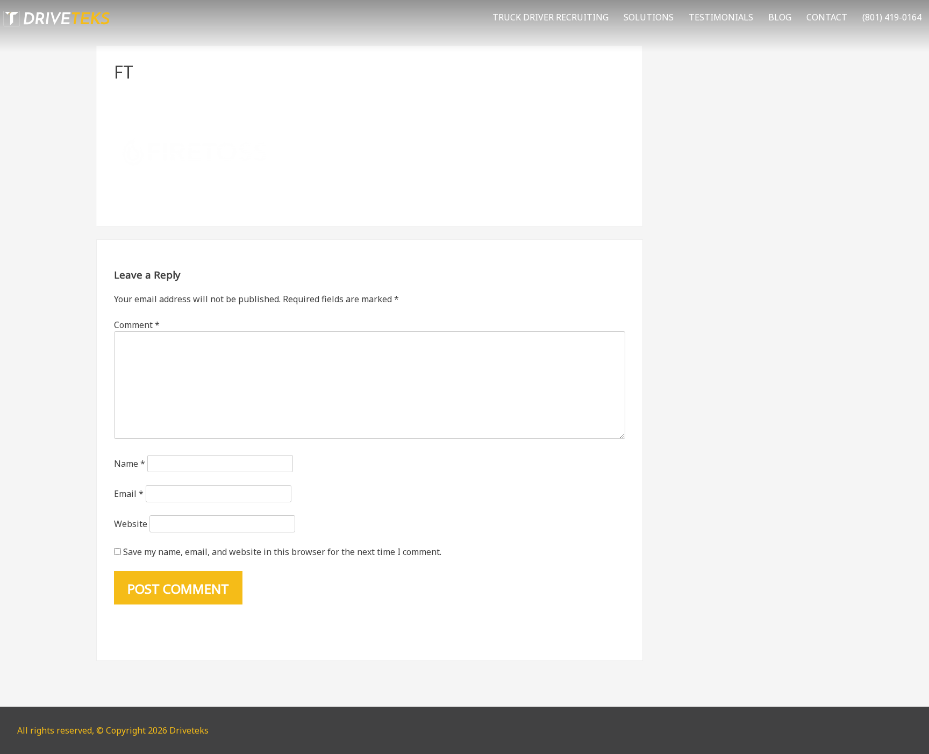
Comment (137, 325)
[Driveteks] (56, 28)
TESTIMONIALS (721, 17)
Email (129, 494)
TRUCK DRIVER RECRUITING (550, 17)
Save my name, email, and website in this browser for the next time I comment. (282, 552)
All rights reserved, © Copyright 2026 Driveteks (113, 730)
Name (129, 464)
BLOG (779, 17)
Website (130, 524)
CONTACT (826, 17)
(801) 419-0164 (891, 17)
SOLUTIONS (649, 17)
